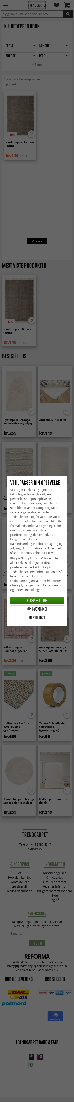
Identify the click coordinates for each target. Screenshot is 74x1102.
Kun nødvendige (37, 609)
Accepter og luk (37, 600)
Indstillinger (37, 617)
